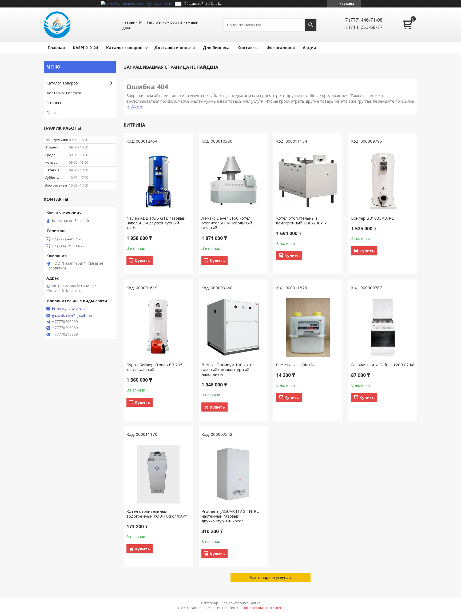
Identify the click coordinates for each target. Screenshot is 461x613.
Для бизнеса (216, 47)
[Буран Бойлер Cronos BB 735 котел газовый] (158, 327)
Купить (142, 260)
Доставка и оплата (174, 47)
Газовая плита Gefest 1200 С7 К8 (383, 364)
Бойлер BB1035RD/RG (372, 218)
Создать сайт (194, 4)
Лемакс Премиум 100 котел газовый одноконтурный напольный (228, 369)
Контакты (248, 47)
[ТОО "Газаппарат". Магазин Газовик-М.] (57, 24)
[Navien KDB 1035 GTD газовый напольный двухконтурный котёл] (158, 181)
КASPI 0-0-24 (85, 47)
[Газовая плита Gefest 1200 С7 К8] (383, 327)
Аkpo (136, 107)
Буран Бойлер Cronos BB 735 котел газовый (154, 367)
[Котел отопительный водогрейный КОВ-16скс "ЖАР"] (158, 474)
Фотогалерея (281, 47)
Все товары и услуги (268, 577)
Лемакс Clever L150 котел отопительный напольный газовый (226, 223)
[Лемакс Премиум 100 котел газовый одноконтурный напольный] (233, 327)
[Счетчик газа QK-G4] (308, 327)
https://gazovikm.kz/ (69, 309)
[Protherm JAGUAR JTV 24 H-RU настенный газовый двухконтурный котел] (233, 474)
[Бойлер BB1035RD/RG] (383, 181)
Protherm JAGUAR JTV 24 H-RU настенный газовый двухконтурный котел (230, 516)
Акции (309, 47)
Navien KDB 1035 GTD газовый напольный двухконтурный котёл (155, 223)
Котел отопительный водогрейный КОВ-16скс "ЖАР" (156, 513)
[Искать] (310, 25)
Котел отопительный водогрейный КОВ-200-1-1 (302, 220)
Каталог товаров (124, 47)
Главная (56, 47)
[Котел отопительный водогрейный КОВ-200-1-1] (308, 181)
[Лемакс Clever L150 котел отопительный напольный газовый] (233, 181)
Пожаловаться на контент (263, 608)
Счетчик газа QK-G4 (295, 364)
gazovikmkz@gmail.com (72, 315)
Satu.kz (254, 603)
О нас (51, 112)
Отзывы (53, 102)
